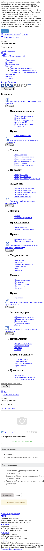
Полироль (18, 270)
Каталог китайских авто (23, 120)
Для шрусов (19, 282)
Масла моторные (20, 155)
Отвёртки (18, 348)
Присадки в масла (21, 175)
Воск (16, 268)
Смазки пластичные (22, 280)
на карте (5, 524)
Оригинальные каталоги (23, 116)
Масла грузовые (20, 163)
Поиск (4, 387)
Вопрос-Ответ (10, 74)
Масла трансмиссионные (24, 157)
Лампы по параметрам (23, 218)
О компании (10, 60)
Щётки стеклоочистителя (24, 317)
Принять (5, 31)
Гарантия (9, 66)
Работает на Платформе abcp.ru (11, 549)
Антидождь (18, 262)
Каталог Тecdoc (20, 118)
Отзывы (17, 495)
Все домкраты (19, 375)
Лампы (17, 216)
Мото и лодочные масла (23, 165)
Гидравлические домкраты (24, 377)
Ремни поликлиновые (22, 136)
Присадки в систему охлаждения (27, 179)
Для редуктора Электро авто (25, 161)
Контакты (9, 78)
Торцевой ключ (20, 366)
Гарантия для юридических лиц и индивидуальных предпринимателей (24, 71)
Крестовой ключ (20, 361)
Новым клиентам (12, 64)
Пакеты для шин (20, 321)
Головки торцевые (21, 346)
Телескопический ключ (23, 363)
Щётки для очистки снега (24, 319)
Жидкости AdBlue (21, 195)
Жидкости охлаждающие (24, 188)
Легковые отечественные (24, 124)
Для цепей (18, 288)
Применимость (7, 495)
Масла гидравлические (23, 159)
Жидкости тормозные (22, 190)
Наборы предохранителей (24, 229)
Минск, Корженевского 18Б (14, 56)
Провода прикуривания (23, 241)
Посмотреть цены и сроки (22, 441)
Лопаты (17, 325)
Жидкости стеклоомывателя (25, 192)
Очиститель (19, 260)
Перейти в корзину (8, 51)
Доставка (9, 62)
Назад (10, 106)
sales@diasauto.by (13, 514)
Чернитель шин (20, 266)
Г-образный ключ (21, 359)
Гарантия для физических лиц (21, 68)
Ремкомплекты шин (22, 323)
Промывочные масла (22, 197)
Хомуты (17, 350)
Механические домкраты (24, 379)
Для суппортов (20, 286)
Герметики (18, 298)
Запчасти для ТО (20, 122)
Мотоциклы (19, 126)
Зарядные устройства (22, 239)
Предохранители (20, 227)
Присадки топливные (22, 177)
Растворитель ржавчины (23, 264)
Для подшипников (21, 284)
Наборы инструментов (23, 344)
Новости (8, 76)
